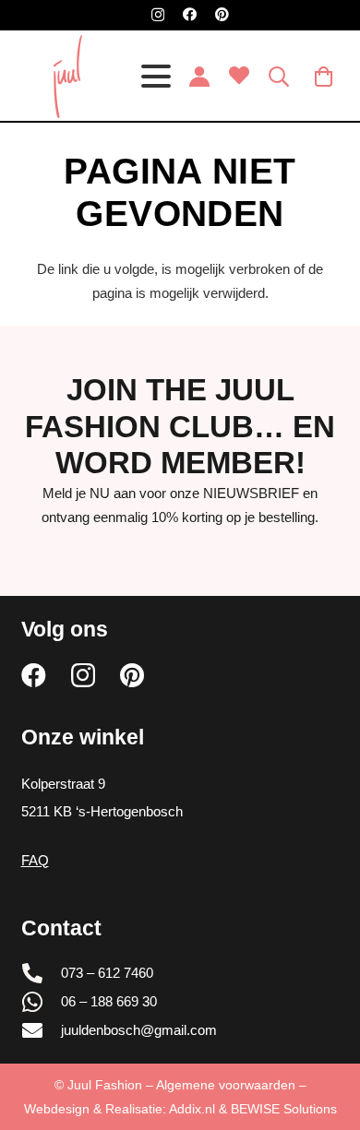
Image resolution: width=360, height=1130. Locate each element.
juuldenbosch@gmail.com (139, 1030)
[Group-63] (68, 76)
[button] (156, 76)
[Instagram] (157, 15)
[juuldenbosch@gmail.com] (41, 1030)
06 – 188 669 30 (109, 1001)
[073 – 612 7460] (41, 973)
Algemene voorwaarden (225, 1084)
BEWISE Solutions (284, 1108)
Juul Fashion (104, 1084)
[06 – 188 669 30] (41, 1002)
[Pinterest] (222, 14)
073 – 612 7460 (107, 973)
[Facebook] (190, 14)
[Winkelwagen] (324, 76)
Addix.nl (192, 1108)
